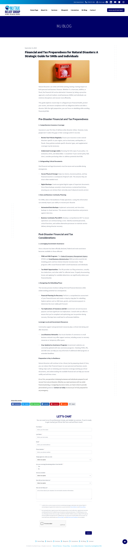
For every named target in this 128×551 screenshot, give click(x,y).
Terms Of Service (57, 546)
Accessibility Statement (77, 546)
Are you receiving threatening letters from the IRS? (49, 464)
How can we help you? (42, 487)
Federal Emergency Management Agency (74, 256)
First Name (39, 427)
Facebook (17, 404)
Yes (39, 466)
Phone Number (40, 449)
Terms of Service (73, 507)
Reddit (65, 404)
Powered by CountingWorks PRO (93, 546)
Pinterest (55, 404)
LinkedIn (46, 404)
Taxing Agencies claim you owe (44, 457)
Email (73, 404)
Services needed (40, 472)
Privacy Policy (82, 507)
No (39, 469)
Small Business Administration (59, 259)
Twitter (27, 404)
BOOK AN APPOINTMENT (116, 10)
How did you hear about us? (43, 480)
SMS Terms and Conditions (72, 517)
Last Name (39, 434)
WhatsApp (36, 404)
